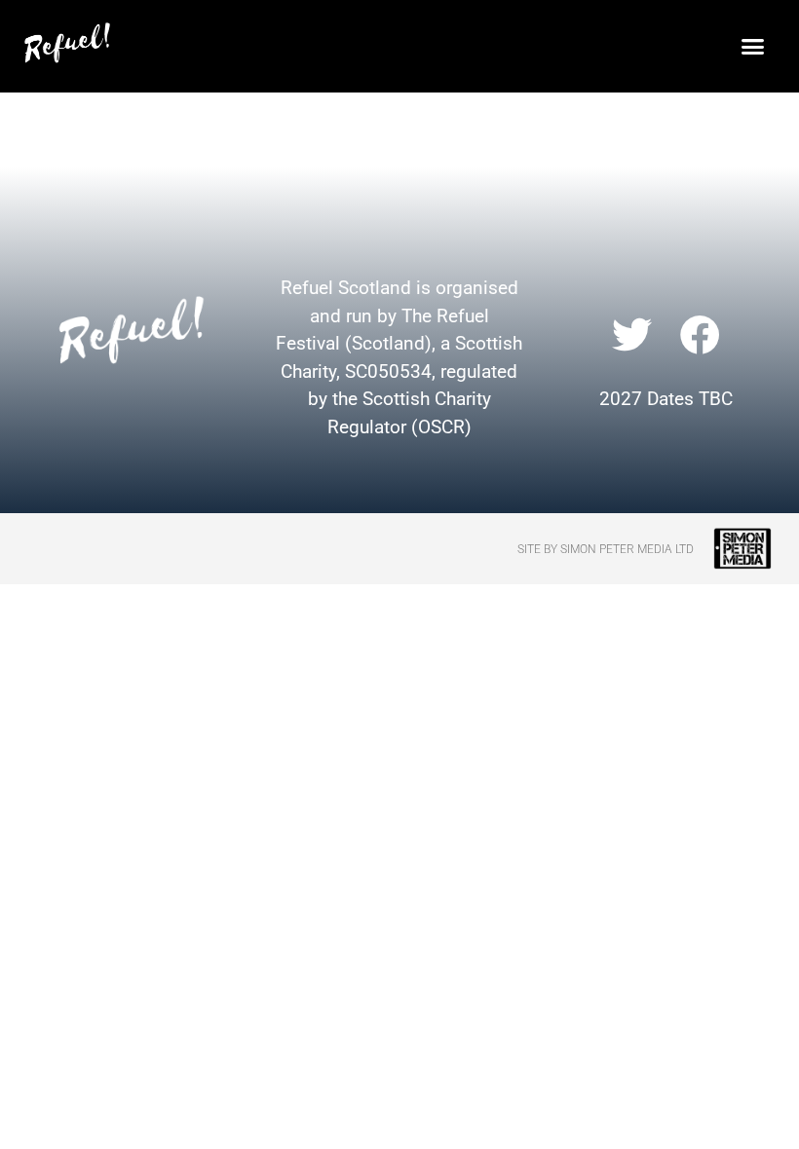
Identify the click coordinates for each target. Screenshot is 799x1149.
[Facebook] (700, 334)
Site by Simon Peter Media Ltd (605, 549)
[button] (752, 46)
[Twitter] (631, 334)
